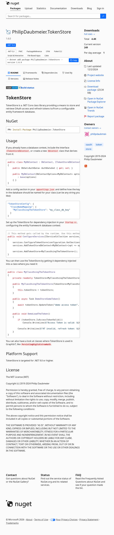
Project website (95, 75)
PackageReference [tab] (34, 51)
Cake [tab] (47, 55)
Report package (95, 116)
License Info (93, 80)
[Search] (103, 16)
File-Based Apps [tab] (34, 55)
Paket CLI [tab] (58, 51)
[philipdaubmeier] (86, 134)
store (88, 149)
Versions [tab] (14, 78)
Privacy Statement (88, 519)
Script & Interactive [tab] (15, 55)
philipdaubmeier (99, 134)
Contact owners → (92, 128)
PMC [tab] (21, 51)
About (29, 519)
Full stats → (89, 34)
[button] (74, 60)
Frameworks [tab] (31, 72)
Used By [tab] (68, 72)
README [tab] (14, 72)
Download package (92, 88)
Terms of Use (41, 519)
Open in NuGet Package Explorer (96, 100)
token (99, 144)
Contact (11, 475)
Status (45, 475)
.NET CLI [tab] (11, 51)
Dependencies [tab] (51, 72)
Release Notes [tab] (32, 78)
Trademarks (12, 523)
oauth (89, 144)
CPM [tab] (48, 51)
